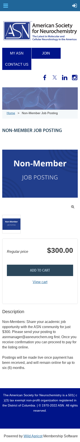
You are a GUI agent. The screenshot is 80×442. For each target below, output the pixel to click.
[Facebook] (45, 77)
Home (11, 113)
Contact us (16, 64)
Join (46, 53)
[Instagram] (75, 77)
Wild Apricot (33, 436)
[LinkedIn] (65, 77)
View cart (40, 282)
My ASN (17, 53)
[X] (55, 77)
